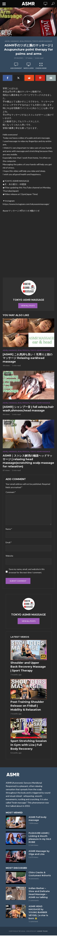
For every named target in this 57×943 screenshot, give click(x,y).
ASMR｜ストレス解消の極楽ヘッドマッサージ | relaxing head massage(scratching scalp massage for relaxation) (28, 461)
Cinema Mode (41, 68)
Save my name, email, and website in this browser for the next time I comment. (27, 571)
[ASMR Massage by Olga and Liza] (16, 856)
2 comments (34, 900)
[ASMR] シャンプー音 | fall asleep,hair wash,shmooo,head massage (28, 408)
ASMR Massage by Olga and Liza (39, 852)
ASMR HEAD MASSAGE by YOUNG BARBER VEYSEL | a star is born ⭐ (38, 912)
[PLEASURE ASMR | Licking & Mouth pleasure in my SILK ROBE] (16, 838)
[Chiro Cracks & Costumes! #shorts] (16, 877)
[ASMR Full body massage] (16, 822)
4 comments (34, 878)
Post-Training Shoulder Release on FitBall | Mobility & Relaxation (27, 705)
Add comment (16, 68)
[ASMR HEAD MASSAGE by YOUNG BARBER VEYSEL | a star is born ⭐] (16, 911)
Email (9, 542)
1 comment (33, 921)
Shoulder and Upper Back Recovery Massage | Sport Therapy (28, 666)
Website (9, 556)
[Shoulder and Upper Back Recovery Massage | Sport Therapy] (28, 650)
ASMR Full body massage (37, 818)
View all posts (28, 305)
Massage (14, 41)
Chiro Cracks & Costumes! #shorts (40, 874)
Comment (11, 492)
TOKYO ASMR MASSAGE (42, 41)
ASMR (7, 41)
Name (9, 529)
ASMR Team (42, 931)
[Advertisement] (28, 246)
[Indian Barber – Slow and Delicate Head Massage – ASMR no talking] (16, 893)
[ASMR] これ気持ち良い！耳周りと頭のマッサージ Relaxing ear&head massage (27, 358)
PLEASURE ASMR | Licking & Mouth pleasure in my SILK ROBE (40, 837)
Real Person (25, 41)
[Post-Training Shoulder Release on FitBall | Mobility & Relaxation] (28, 689)
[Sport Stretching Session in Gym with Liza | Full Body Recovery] (28, 728)
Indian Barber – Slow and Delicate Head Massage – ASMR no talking (39, 893)
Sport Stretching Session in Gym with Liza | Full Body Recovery (28, 744)
